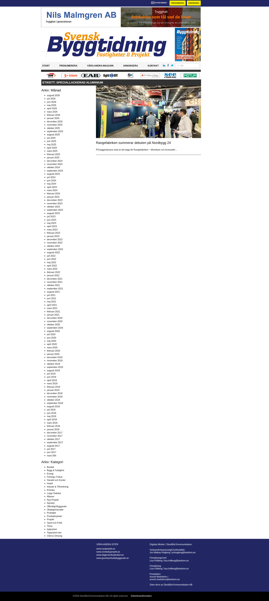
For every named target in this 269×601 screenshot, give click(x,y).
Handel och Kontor (56, 480)
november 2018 (54, 396)
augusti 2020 (53, 331)
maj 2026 (51, 105)
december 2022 (54, 239)
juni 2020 (51, 338)
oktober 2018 (53, 400)
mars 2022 (52, 269)
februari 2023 (53, 233)
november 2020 (54, 321)
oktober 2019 (53, 364)
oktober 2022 (53, 246)
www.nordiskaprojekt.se (108, 552)
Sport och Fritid (54, 523)
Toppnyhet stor (54, 532)
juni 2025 (51, 141)
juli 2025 (51, 138)
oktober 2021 (53, 285)
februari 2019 (53, 387)
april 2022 (52, 265)
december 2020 (54, 318)
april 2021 (52, 305)
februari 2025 (53, 154)
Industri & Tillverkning (57, 487)
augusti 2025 (53, 134)
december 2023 (54, 200)
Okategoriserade (55, 509)
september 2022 (55, 249)
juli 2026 (51, 98)
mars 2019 (52, 383)
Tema (49, 526)
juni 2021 (51, 298)
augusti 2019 (53, 370)
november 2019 (54, 360)
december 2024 (54, 161)
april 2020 (52, 344)
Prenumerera (177, 3)
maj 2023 (51, 223)
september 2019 (55, 367)
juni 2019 (51, 377)
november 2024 (54, 164)
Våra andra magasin (100, 66)
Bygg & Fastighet (55, 470)
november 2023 (54, 203)
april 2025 (52, 148)
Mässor (50, 496)
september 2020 (55, 328)
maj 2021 (51, 301)
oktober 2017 (53, 439)
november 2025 (54, 125)
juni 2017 (51, 452)
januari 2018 (53, 429)
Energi (50, 473)
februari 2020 (53, 351)
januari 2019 (53, 390)
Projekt (50, 519)
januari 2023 (53, 236)
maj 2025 (51, 144)
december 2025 (54, 121)
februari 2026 (53, 115)
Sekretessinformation (141, 596)
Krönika (51, 490)
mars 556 (51, 455)
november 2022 (54, 242)
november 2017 (54, 436)
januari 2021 (53, 315)
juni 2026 (51, 102)
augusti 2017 (53, 446)
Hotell (50, 483)
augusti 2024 (53, 174)
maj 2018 (51, 416)
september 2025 (55, 131)
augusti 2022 (53, 252)
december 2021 (54, 279)
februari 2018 (53, 426)
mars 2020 (52, 347)
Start (46, 66)
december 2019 (54, 357)
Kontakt (153, 66)
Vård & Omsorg (54, 536)
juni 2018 (51, 413)
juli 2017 (51, 449)
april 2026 (52, 108)
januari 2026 (53, 118)
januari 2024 (53, 197)
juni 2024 (51, 180)
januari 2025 (53, 157)
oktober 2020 (53, 324)
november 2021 (54, 282)
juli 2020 (51, 334)
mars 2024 (52, 190)
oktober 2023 (53, 207)
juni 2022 (51, 259)
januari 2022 (53, 275)
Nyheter (51, 503)
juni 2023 (51, 220)
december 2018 (54, 393)
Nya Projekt (53, 500)
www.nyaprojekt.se (105, 549)
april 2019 (52, 380)
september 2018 (55, 403)
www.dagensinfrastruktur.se (110, 555)
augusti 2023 (53, 213)
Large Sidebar (54, 493)
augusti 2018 (53, 406)
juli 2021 (51, 295)
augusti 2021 (53, 292)
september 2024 (55, 171)
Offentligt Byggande (57, 506)
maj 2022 (51, 262)
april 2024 (52, 187)
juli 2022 (51, 256)
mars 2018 (52, 423)
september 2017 (55, 442)
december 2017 (54, 432)
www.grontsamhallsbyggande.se (112, 558)
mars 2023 (52, 229)
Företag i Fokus (54, 477)
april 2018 (52, 419)
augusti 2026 (53, 95)
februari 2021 (53, 311)
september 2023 (55, 210)
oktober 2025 (53, 128)
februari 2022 (53, 272)
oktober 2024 (53, 167)
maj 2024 (51, 184)
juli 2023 (51, 216)
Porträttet (51, 513)
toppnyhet (52, 529)
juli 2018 (51, 410)
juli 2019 (51, 374)
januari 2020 (53, 354)
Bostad (50, 467)
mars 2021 (52, 308)
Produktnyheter (54, 516)
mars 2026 (52, 112)
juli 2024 (51, 177)
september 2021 (55, 288)
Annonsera (193, 3)
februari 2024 (53, 193)
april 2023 (52, 226)
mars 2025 (52, 151)
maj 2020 (51, 341)
